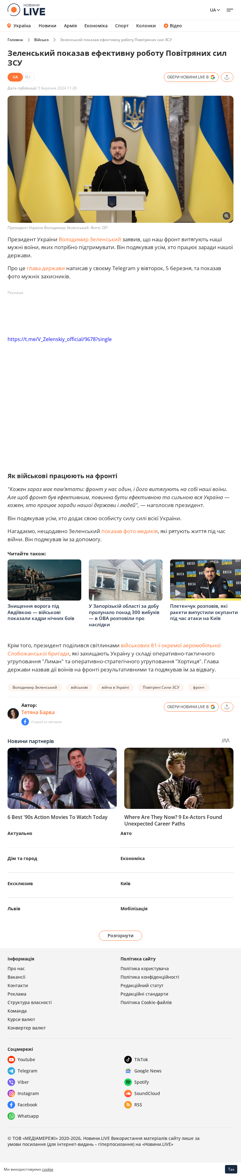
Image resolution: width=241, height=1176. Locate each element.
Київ (125, 883)
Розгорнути (121, 935)
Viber (23, 1082)
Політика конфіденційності (149, 977)
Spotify (141, 1082)
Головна (15, 39)
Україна (22, 26)
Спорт (122, 25)
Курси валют (21, 1019)
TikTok (141, 1059)
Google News (148, 1071)
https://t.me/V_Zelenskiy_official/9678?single (60, 339)
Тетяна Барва (38, 712)
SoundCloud (147, 1093)
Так (231, 1169)
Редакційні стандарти (144, 994)
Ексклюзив (20, 883)
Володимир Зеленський (90, 239)
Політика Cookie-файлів (146, 1002)
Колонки (146, 25)
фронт (199, 687)
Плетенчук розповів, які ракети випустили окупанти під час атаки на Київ (204, 612)
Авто (126, 833)
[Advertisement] (122, 312)
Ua (213, 10)
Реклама (17, 994)
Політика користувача (144, 968)
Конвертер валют (27, 1028)
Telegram (27, 1071)
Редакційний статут (141, 985)
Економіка (96, 25)
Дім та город (22, 858)
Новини (47, 25)
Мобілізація (133, 908)
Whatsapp (28, 1116)
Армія (70, 25)
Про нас (16, 968)
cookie (47, 1169)
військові (79, 687)
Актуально (20, 833)
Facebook (27, 1105)
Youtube (26, 1059)
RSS (138, 1105)
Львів (14, 908)
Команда (17, 1011)
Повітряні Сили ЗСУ (161, 687)
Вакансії (16, 977)
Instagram (28, 1093)
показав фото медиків (129, 531)
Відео (176, 25)
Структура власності (30, 1002)
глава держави (46, 268)
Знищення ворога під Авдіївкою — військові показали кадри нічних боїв (41, 612)
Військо (41, 39)
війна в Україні (115, 687)
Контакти (18, 985)
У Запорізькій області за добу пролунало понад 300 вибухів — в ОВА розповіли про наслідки (124, 615)
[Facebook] (25, 721)
